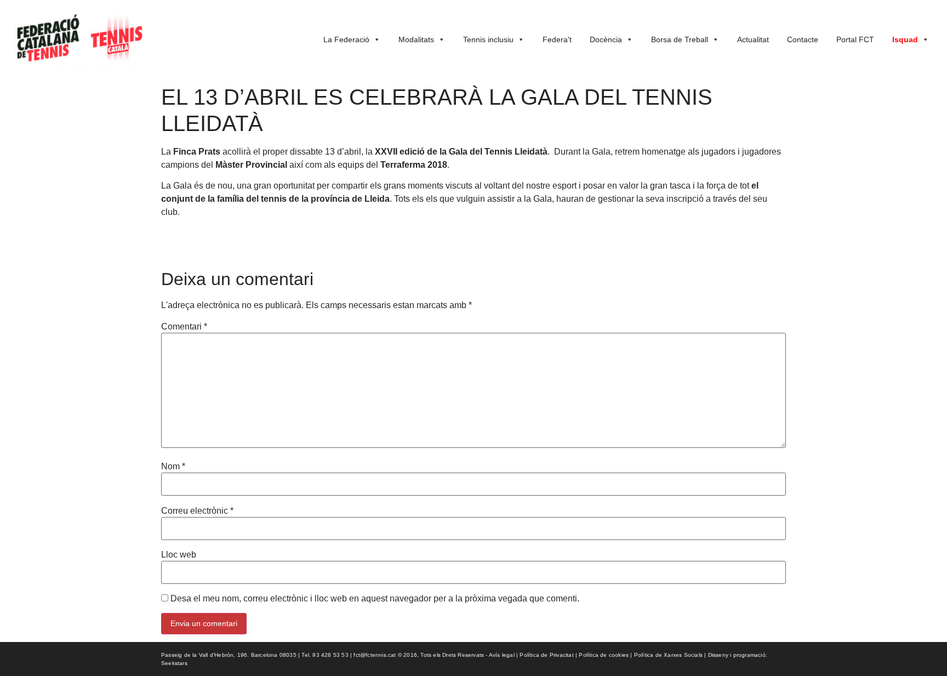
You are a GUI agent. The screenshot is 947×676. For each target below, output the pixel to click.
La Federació (346, 39)
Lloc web (178, 554)
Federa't (557, 39)
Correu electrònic (197, 511)
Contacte (802, 39)
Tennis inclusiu (488, 39)
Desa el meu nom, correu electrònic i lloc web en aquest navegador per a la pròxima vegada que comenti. (374, 598)
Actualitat (753, 39)
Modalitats (416, 39)
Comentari (184, 326)
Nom (173, 466)
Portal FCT (855, 39)
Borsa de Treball (679, 39)
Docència (606, 39)
